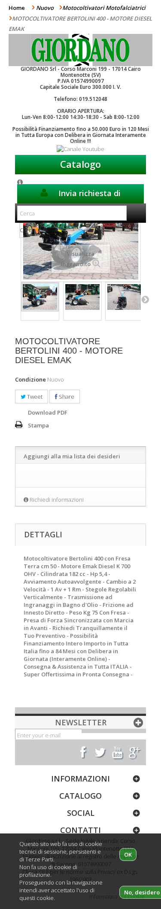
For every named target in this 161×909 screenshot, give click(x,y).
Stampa (38, 425)
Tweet (34, 396)
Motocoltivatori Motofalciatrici (104, 8)
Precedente (16, 299)
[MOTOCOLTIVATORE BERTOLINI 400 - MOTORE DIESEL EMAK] (40, 297)
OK (128, 854)
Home (17, 8)
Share (66, 396)
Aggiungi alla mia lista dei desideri (72, 456)
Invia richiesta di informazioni (88, 195)
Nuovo (45, 8)
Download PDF (47, 412)
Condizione (30, 379)
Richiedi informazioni (57, 499)
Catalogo (80, 164)
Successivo (145, 299)
